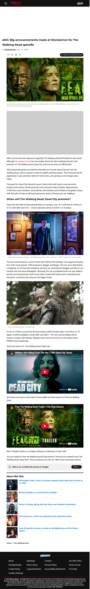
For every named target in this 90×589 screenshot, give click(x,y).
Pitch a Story (32, 565)
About (11, 561)
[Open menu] (5, 3)
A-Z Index (73, 569)
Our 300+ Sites (75, 561)
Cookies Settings (15, 573)
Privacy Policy (51, 565)
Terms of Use (74, 565)
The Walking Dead (21, 543)
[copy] (20, 54)
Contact (48, 561)
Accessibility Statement (55, 569)
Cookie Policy (14, 569)
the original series (22, 161)
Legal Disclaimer (34, 569)
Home (9, 543)
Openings (31, 561)
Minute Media (14, 579)
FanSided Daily (14, 565)
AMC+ (27, 208)
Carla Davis (10, 50)
